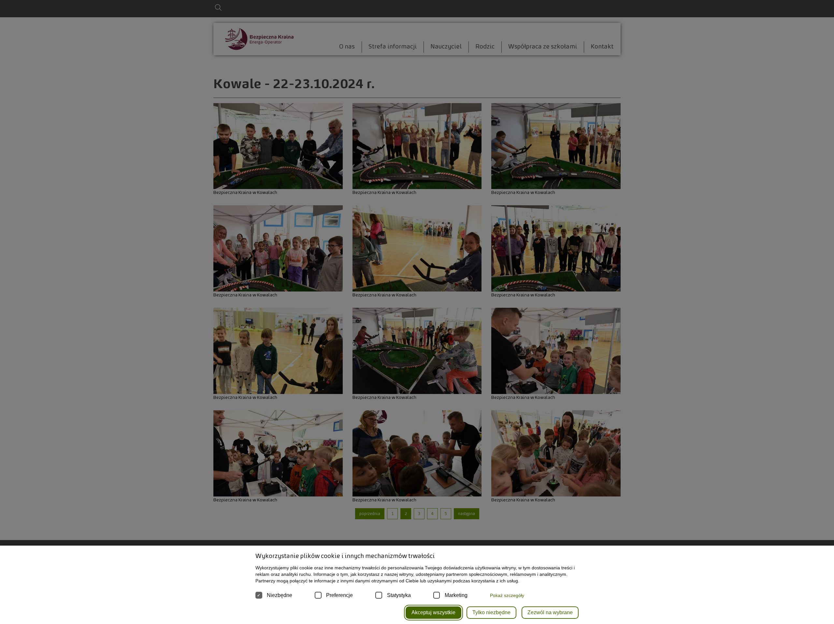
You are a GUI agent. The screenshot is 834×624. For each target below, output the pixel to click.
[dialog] (417, 312)
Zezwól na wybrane (550, 612)
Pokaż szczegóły (507, 595)
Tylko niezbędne (491, 612)
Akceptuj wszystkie (433, 612)
